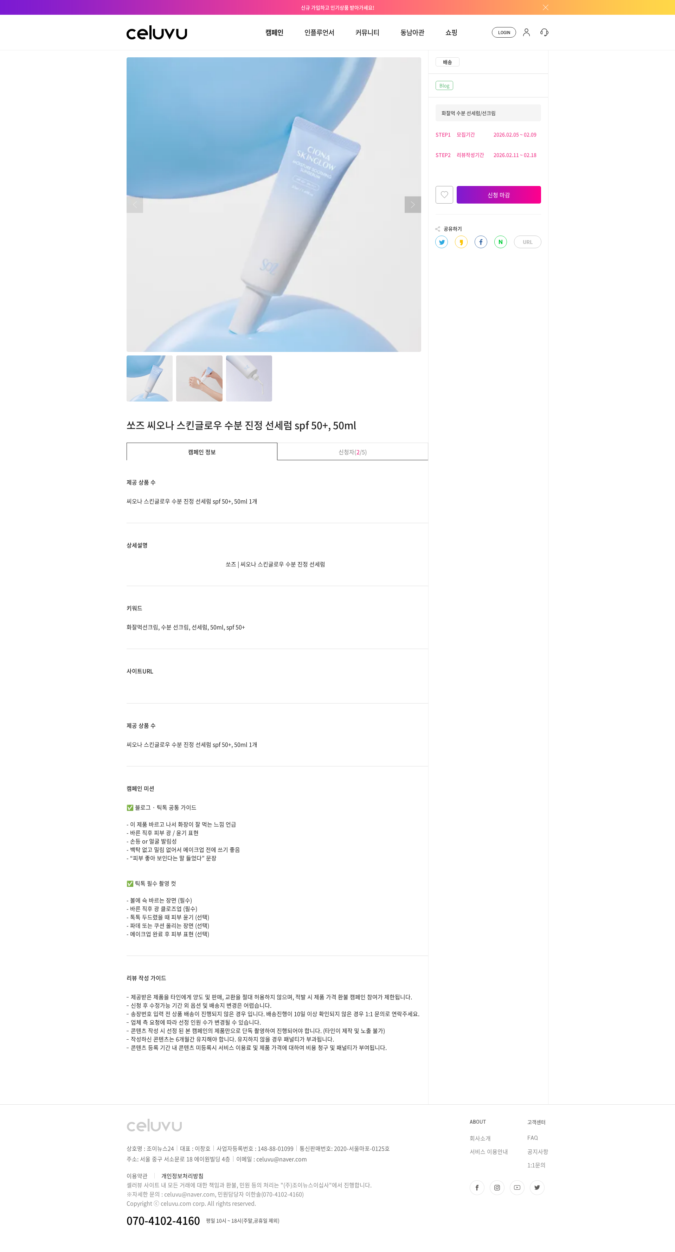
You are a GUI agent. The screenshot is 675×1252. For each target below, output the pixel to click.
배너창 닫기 (543, 7)
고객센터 (536, 1121)
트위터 (441, 242)
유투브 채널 (517, 1187)
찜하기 (444, 195)
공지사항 (537, 1151)
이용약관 (137, 1175)
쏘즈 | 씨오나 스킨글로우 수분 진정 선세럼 (275, 564)
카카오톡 (461, 242)
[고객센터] (542, 32)
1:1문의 (536, 1165)
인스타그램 (497, 1187)
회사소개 (480, 1138)
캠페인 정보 (202, 452)
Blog (444, 85)
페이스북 (481, 242)
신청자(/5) (353, 452)
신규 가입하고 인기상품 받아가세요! (337, 7)
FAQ (532, 1138)
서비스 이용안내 (489, 1151)
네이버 (500, 242)
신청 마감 (499, 195)
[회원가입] (526, 32)
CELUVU (138, 19)
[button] (413, 205)
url (527, 242)
